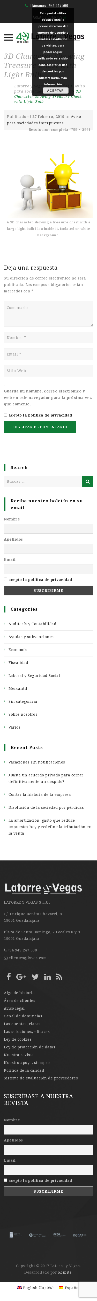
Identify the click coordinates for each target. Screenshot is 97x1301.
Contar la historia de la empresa (40, 794)
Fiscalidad (18, 663)
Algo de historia (19, 993)
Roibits (65, 1272)
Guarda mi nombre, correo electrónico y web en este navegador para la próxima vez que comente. (48, 397)
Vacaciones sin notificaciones (37, 762)
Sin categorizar (23, 701)
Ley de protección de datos (29, 1047)
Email (10, 559)
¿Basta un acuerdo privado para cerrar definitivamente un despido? (46, 778)
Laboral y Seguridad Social (34, 676)
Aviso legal (14, 1008)
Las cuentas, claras (22, 1024)
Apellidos (13, 539)
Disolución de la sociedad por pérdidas (46, 807)
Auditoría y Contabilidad (32, 624)
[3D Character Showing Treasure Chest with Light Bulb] (48, 184)
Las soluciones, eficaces (27, 1032)
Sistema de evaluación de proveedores (41, 1078)
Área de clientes (19, 1001)
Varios (14, 727)
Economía (18, 650)
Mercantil (18, 688)
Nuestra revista (19, 1055)
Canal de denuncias (23, 1016)
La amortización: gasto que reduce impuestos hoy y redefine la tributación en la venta (50, 826)
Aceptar (55, 90)
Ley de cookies (18, 1039)
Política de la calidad (24, 1070)
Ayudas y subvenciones (31, 637)
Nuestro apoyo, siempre (27, 1063)
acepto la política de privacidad (40, 415)
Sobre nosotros (23, 714)
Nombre (12, 519)
